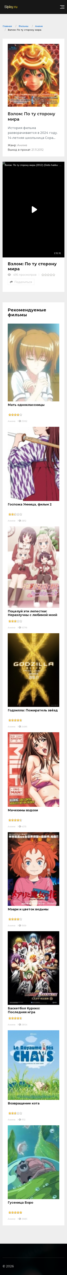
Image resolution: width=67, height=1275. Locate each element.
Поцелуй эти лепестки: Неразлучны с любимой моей (32, 613)
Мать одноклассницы (26, 405)
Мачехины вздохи (23, 810)
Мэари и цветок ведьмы (28, 909)
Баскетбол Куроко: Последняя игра (24, 1010)
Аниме (11, 421)
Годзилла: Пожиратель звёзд (33, 710)
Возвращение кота (24, 1103)
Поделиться (23, 282)
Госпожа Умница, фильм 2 (30, 504)
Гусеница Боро (20, 1203)
